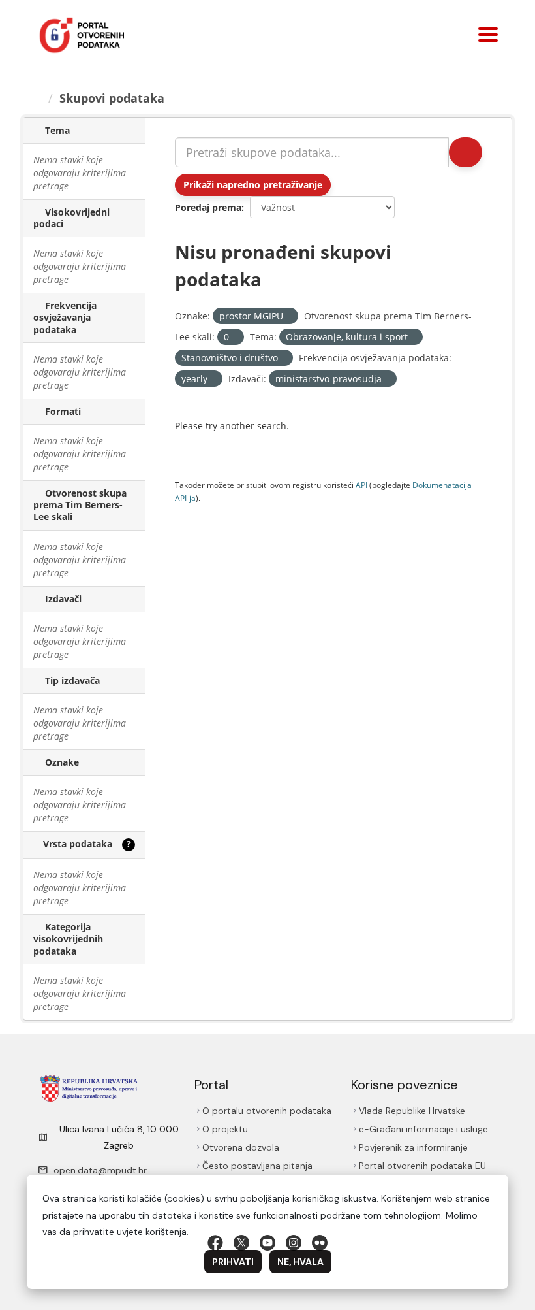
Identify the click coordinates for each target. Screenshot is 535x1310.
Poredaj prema (208, 207)
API (361, 485)
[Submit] (465, 152)
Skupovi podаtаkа (111, 98)
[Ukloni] (289, 316)
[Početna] (37, 98)
